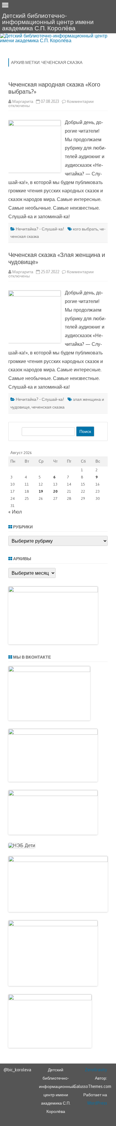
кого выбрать (85, 229)
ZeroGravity (96, 1069)
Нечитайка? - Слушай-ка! (40, 229)
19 (41, 491)
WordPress (97, 1103)
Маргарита (22, 101)
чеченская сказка (48, 407)
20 (55, 491)
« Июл (15, 511)
